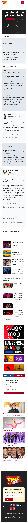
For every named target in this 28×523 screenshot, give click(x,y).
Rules (19, 26)
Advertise (6, 512)
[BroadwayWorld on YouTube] (14, 508)
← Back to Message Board (10, 30)
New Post (12, 25)
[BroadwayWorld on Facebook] (10, 505)
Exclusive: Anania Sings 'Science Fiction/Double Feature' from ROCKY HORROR (19, 297)
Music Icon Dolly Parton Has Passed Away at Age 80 (13, 429)
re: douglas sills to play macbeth (9, 180)
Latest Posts (18, 19)
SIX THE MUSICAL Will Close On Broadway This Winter (12, 444)
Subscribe (13, 66)
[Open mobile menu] (26, 2)
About (12, 512)
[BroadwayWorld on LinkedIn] (17, 505)
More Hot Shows (8, 375)
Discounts (19, 375)
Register (14, 2)
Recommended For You (9, 238)
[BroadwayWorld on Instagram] (14, 505)
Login (19, 2)
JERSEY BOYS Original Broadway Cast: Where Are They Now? (12, 459)
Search (18, 25)
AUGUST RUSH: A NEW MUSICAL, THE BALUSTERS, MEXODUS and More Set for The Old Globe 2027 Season (14, 42)
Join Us (22, 512)
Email (4, 66)
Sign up (14, 393)
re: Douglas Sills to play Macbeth (9, 122)
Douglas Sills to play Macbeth (11, 76)
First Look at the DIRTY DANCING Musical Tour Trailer (19, 306)
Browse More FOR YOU (13, 278)
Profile (10, 172)
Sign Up (9, 499)
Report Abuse (12, 26)
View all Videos (7, 319)
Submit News (8, 513)
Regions (15, 513)
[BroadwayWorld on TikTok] (21, 505)
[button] (22, 2)
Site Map (20, 513)
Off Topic (14, 22)
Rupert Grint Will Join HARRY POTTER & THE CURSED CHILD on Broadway (13, 414)
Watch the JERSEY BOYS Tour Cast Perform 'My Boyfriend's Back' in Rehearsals (19, 287)
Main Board (10, 19)
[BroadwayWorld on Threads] (10, 508)
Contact (17, 512)
